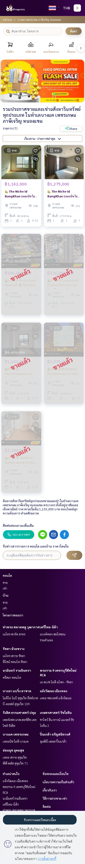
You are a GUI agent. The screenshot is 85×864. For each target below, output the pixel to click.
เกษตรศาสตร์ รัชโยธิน (56, 712)
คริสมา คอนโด (12, 677)
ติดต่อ (47, 806)
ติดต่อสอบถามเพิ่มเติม (18, 525)
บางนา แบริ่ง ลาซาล (17, 691)
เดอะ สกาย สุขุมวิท (15, 757)
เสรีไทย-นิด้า (49, 627)
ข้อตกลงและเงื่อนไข (55, 774)
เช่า (5, 588)
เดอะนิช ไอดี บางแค (16, 741)
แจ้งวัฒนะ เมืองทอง (53, 691)
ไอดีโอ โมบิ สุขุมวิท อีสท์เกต (20, 698)
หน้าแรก (7, 19)
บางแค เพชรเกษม (16, 734)
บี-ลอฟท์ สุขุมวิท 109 (16, 704)
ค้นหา (73, 31)
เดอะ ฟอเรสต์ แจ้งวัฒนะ (56, 698)
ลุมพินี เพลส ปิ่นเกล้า (53, 741)
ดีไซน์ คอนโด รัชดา (15, 662)
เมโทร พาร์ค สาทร (14, 634)
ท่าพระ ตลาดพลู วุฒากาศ (21, 627)
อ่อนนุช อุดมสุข (13, 750)
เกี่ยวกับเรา (50, 790)
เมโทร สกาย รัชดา (14, 656)
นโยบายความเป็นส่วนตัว (58, 782)
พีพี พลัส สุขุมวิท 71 (15, 763)
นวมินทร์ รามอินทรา (17, 670)
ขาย (5, 582)
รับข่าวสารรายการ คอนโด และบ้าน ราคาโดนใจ (36, 546)
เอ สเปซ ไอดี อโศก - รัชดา (56, 682)
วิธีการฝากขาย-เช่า (55, 798)
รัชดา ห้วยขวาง (13, 649)
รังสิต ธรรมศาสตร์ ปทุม (19, 712)
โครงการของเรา (13, 615)
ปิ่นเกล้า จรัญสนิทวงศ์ (55, 734)
